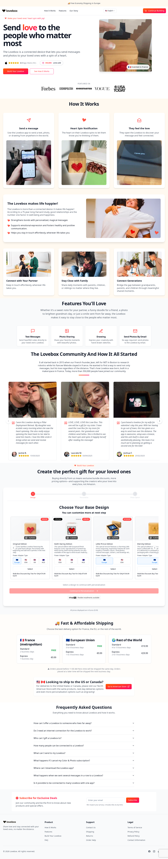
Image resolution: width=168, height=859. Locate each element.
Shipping (90, 831)
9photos (73, 538)
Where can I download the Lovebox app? (54, 768)
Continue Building (156, 10)
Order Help (91, 840)
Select (30, 569)
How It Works (50, 10)
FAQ (46, 840)
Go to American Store (117, 686)
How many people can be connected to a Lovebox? (59, 745)
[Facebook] (149, 851)
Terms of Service (135, 827)
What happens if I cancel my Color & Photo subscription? (62, 760)
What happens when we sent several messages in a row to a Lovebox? (68, 775)
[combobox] (110, 11)
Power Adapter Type (20, 555)
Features (62, 10)
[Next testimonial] (159, 421)
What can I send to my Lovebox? (49, 753)
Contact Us (91, 827)
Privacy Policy (133, 831)
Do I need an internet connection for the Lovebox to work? (63, 730)
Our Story (74, 10)
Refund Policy (134, 836)
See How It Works (41, 71)
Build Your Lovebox (15, 71)
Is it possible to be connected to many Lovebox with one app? (64, 783)
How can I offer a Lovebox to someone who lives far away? (62, 723)
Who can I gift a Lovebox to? (47, 738)
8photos (32, 538)
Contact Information (136, 840)
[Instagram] (154, 851)
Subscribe (132, 800)
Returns (89, 836)
